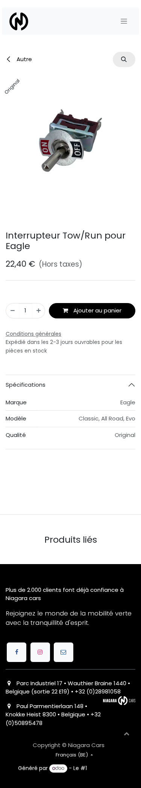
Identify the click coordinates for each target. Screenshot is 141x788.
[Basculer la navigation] (124, 21)
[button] (124, 59)
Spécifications (25, 455)
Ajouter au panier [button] (96, 381)
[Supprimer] (12, 381)
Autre (23, 59)
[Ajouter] (38, 381)
